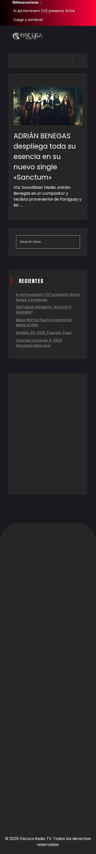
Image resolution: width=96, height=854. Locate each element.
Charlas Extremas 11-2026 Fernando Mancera (39, 343)
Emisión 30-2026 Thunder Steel (43, 332)
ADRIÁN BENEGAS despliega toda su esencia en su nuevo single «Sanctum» (45, 156)
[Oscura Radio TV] (27, 36)
